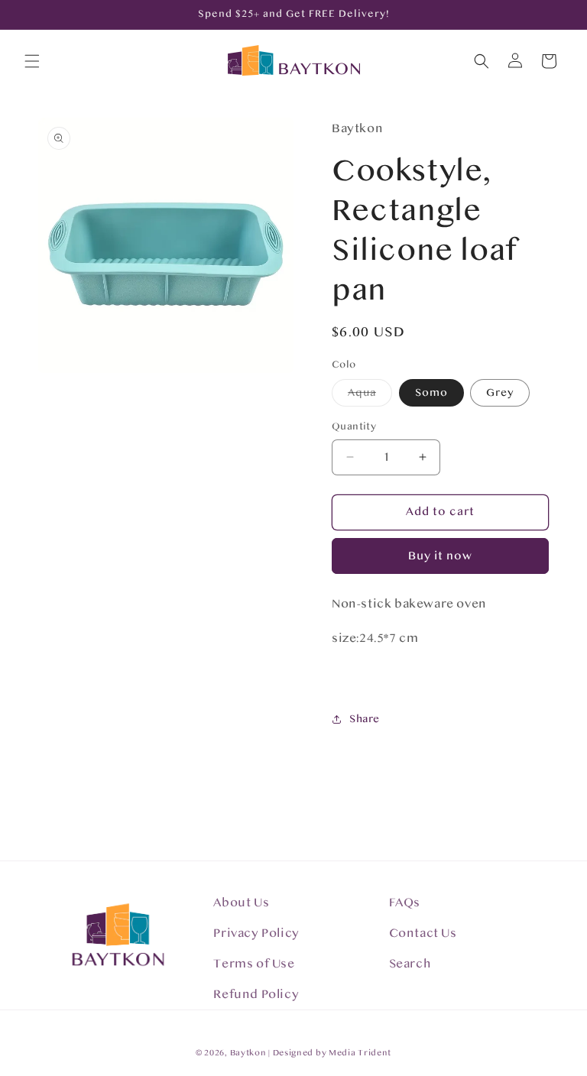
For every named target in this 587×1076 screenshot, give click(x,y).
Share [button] (364, 719)
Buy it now (440, 555)
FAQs (404, 902)
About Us (241, 902)
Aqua (370, 396)
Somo (431, 393)
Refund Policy (256, 994)
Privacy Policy (256, 933)
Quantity (354, 426)
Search (410, 964)
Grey (500, 393)
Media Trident (360, 1053)
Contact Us (423, 933)
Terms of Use (253, 964)
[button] (32, 61)
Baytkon (248, 1053)
